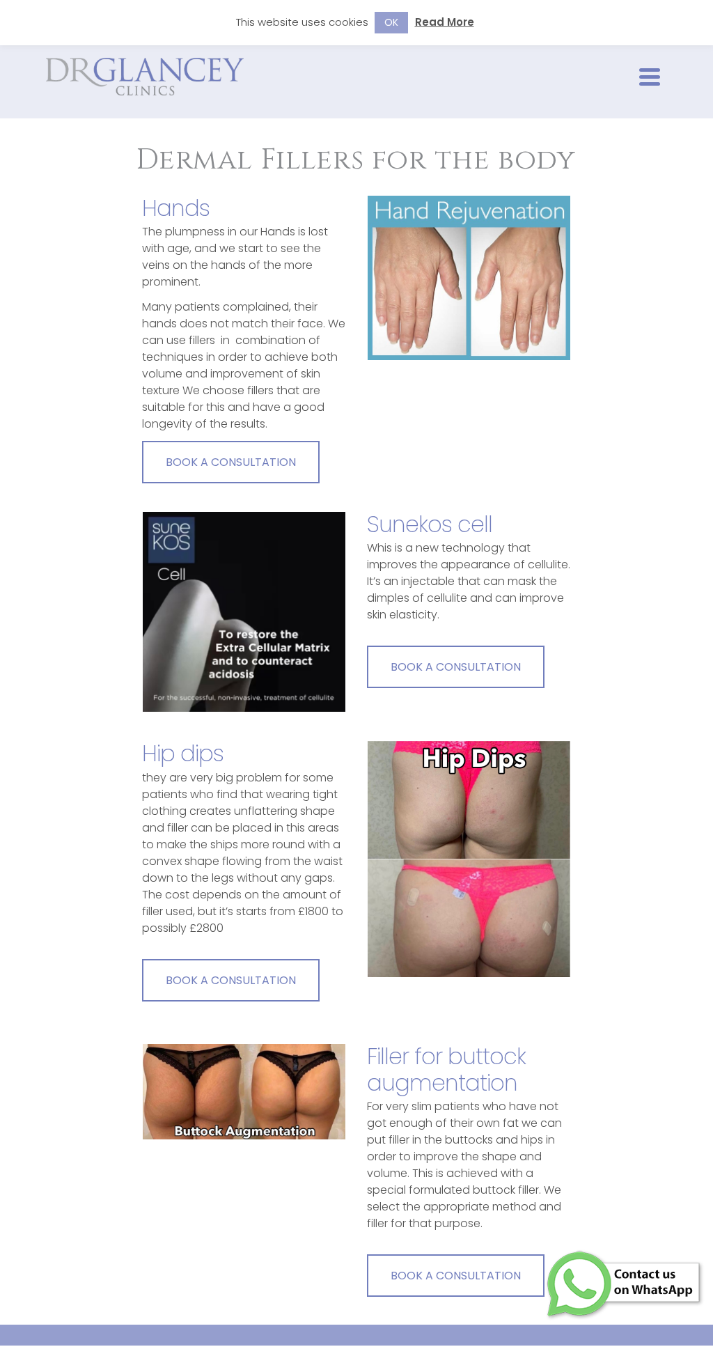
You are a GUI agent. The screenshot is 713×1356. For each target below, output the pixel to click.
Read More (444, 22)
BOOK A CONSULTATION (231, 462)
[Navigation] (649, 76)
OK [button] (391, 22)
